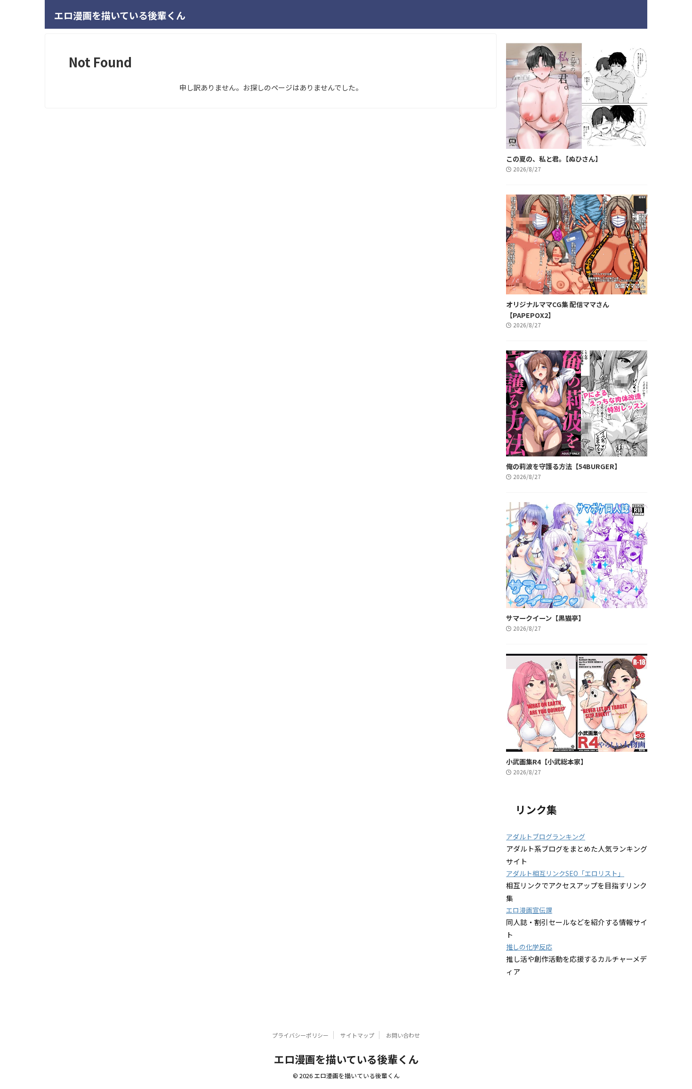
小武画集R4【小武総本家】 (546, 761)
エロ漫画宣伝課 (529, 910)
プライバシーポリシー (300, 1035)
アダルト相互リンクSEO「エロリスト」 (565, 873)
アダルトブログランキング (545, 836)
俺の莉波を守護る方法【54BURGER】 (563, 466)
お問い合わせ (403, 1035)
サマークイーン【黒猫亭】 (545, 618)
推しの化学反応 (529, 946)
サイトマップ (357, 1035)
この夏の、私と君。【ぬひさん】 (554, 158)
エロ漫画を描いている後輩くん (119, 15)
